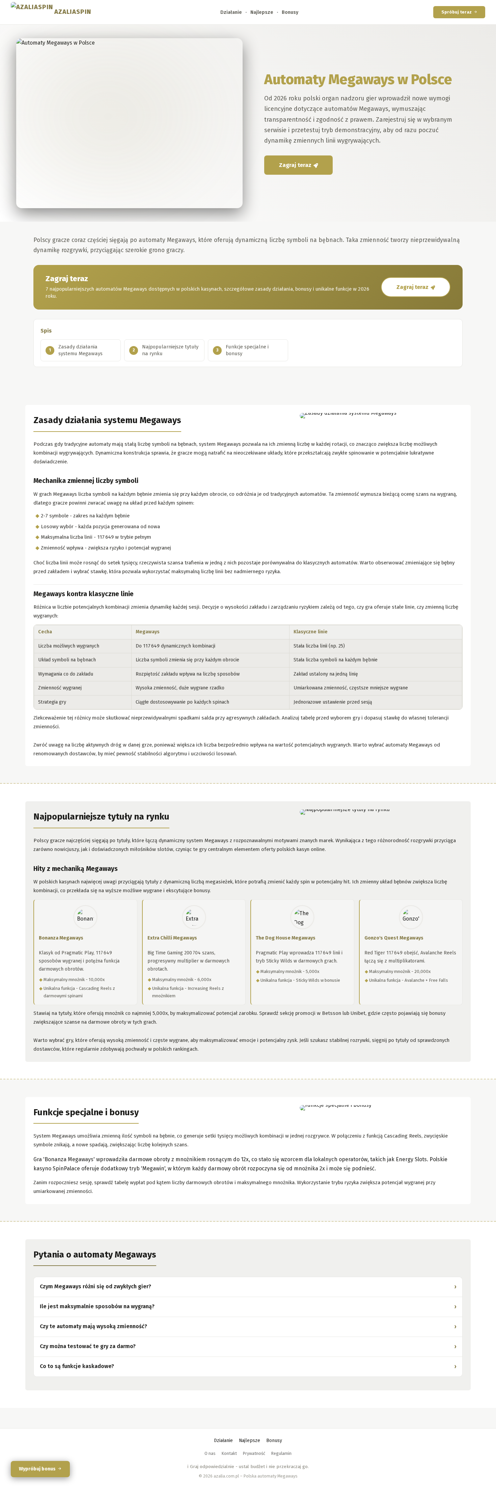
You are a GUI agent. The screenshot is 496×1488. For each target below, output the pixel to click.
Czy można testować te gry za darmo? (88, 1346)
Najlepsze (261, 12)
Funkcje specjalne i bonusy (247, 350)
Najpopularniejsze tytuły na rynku (170, 350)
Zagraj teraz (295, 165)
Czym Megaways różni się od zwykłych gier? (95, 1286)
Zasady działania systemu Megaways (80, 350)
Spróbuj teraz (456, 12)
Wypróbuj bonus (37, 1469)
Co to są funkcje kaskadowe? (77, 1366)
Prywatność (254, 1453)
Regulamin (281, 1453)
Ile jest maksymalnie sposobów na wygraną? (97, 1306)
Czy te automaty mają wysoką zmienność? (93, 1326)
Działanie (231, 12)
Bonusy (290, 12)
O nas (210, 1453)
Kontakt (229, 1453)
